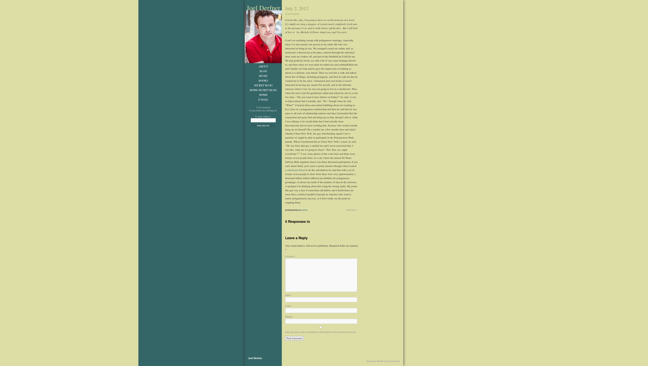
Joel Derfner (263, 8)
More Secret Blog (263, 90)
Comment (290, 256)
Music (263, 76)
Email (288, 305)
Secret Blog (263, 85)
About (263, 66)
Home (263, 95)
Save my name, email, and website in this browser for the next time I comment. (320, 332)
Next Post (352, 209)
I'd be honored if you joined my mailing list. (263, 109)
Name (288, 295)
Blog (263, 71)
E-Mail (263, 99)
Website (289, 316)
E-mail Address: (263, 116)
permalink (302, 209)
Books (263, 80)
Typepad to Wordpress (376, 361)
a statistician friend (295, 170)
